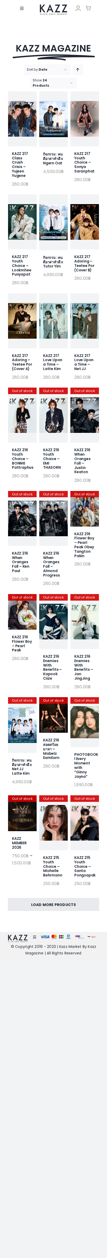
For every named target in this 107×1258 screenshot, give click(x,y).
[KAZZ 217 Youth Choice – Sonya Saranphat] (84, 118)
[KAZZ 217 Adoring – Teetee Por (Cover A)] (22, 320)
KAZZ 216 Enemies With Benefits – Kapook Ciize (52, 667)
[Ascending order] (78, 70)
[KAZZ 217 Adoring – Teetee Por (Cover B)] (84, 221)
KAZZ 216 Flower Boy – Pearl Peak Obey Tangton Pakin (84, 544)
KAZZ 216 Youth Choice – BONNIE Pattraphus (23, 458)
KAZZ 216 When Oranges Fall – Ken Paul (20, 562)
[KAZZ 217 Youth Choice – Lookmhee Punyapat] (22, 221)
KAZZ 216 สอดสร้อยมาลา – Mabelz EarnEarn (51, 748)
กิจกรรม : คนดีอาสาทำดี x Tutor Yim (53, 262)
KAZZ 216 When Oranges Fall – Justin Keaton (82, 460)
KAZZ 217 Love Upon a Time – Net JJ (83, 362)
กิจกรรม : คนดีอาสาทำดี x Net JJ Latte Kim (22, 767)
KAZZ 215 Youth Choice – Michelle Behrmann (52, 866)
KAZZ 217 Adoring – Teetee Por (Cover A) (22, 362)
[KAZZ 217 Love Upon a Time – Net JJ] (84, 320)
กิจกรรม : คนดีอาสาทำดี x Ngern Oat (53, 159)
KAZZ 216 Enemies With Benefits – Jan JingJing (83, 667)
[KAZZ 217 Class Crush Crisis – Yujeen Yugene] (22, 118)
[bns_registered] (79, 937)
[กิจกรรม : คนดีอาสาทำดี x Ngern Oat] (53, 119)
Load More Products (53, 904)
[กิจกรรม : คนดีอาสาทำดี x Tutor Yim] (53, 222)
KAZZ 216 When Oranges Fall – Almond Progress (51, 564)
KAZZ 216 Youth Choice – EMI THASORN (52, 458)
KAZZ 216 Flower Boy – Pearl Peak (22, 643)
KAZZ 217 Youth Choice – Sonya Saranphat (84, 162)
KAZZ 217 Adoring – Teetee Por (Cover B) (84, 263)
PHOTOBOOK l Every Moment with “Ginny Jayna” (86, 765)
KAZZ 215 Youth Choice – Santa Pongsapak (85, 866)
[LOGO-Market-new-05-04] (53, 6)
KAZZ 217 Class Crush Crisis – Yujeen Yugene (20, 164)
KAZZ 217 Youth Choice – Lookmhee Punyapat (21, 265)
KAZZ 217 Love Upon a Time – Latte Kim (52, 362)
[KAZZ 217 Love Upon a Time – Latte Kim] (53, 320)
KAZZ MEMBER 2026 (19, 843)
